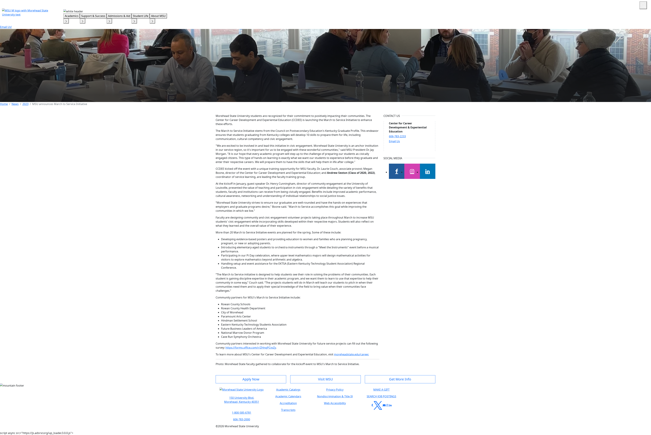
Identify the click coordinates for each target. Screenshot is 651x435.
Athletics (630, 5)
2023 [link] (25, 104)
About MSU (158, 16)
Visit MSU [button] (325, 379)
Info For (572, 5)
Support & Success (93, 16)
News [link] (15, 104)
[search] (643, 5)
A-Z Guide (614, 5)
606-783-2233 (397, 136)
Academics (71, 16)
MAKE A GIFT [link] (381, 389)
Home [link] (4, 104)
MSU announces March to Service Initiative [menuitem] (60, 104)
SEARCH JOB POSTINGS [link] (381, 396)
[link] (242, 400)
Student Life (140, 16)
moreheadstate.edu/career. (351, 354)
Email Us (394, 141)
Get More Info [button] (400, 379)
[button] (242, 391)
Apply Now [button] (250, 379)
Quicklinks (593, 5)
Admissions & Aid (119, 16)
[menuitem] (4, 104)
